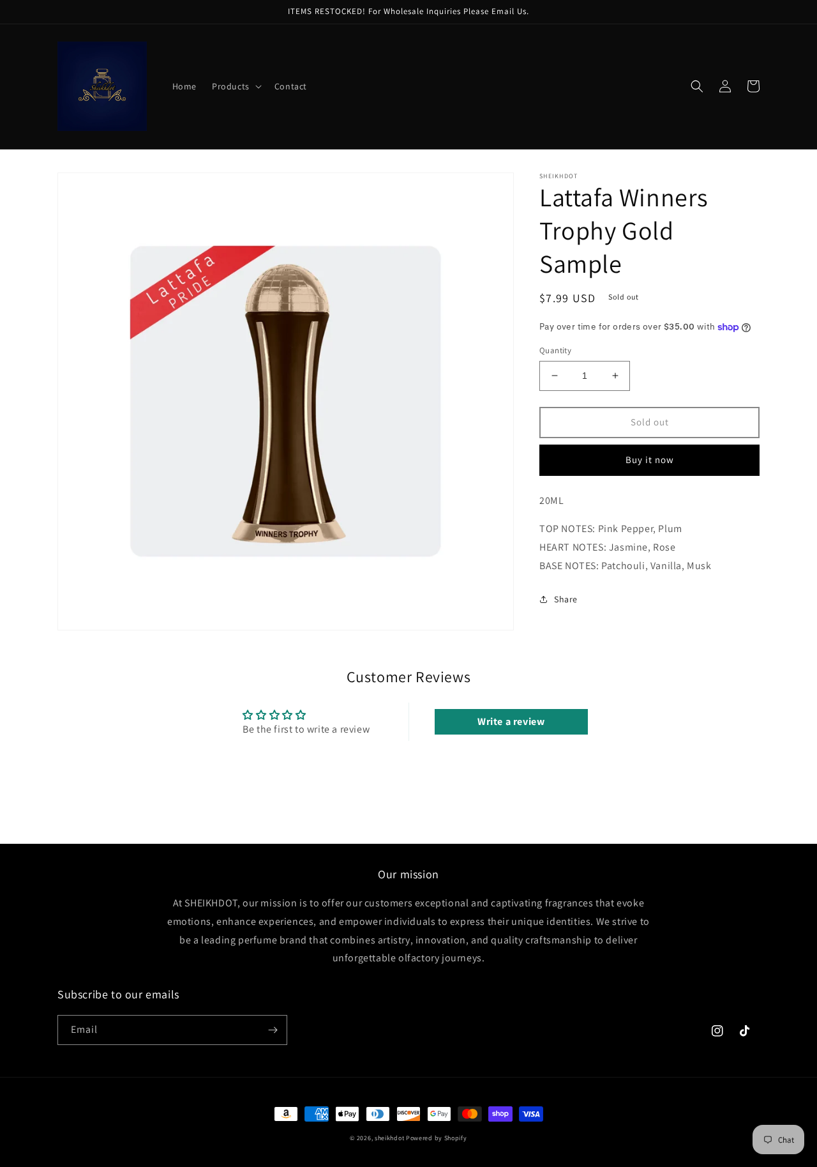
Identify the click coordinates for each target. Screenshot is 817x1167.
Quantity (555, 350)
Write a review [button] (510, 721)
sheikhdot (389, 1138)
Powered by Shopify (436, 1138)
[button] (235, 86)
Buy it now (650, 460)
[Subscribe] (273, 1030)
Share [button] (566, 599)
